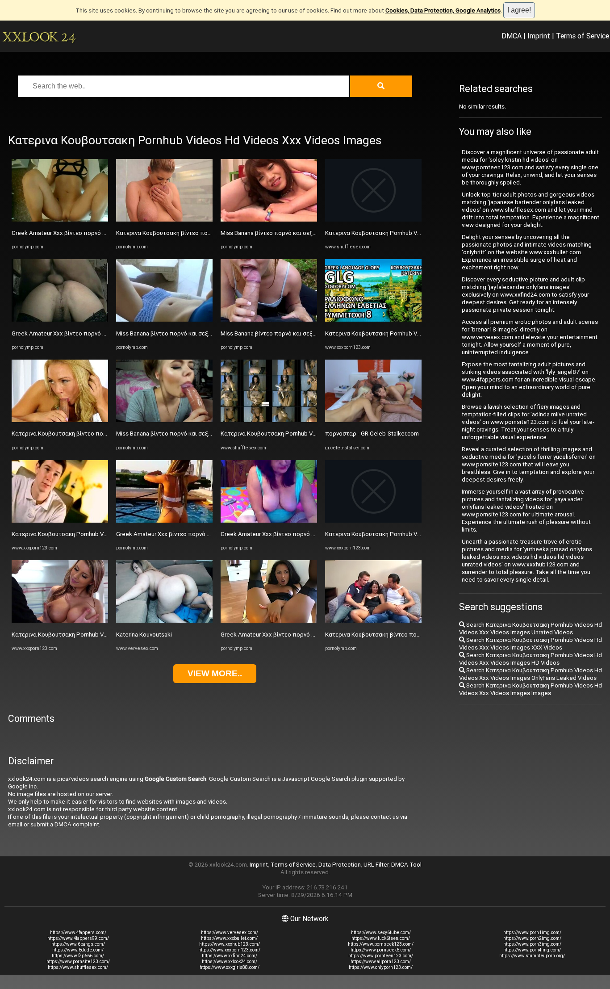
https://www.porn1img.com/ (532, 932)
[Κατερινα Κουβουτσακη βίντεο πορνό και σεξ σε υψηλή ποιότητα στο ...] (60, 420)
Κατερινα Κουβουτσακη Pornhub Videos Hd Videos (289, 433)
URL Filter (376, 864)
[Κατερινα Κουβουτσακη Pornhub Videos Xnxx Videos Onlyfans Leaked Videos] (60, 520)
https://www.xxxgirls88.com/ (229, 967)
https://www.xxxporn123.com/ (229, 950)
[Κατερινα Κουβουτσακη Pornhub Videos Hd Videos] (269, 420)
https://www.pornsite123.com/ (78, 961)
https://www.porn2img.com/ (532, 938)
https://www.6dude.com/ (78, 950)
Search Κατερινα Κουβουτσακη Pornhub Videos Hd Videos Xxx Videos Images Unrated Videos (530, 628)
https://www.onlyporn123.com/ (381, 967)
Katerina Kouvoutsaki (144, 634)
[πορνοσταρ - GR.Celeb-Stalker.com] (373, 420)
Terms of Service (582, 35)
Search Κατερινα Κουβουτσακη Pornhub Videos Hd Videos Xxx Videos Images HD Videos (530, 658)
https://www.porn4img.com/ (532, 950)
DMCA (511, 35)
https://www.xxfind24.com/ (229, 956)
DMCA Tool (406, 864)
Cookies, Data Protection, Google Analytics (443, 10)
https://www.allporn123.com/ (381, 961)
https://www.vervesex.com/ (229, 932)
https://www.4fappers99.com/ (78, 938)
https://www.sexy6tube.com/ (381, 932)
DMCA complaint (76, 824)
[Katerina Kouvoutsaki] (164, 620)
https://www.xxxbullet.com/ (229, 938)
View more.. (215, 673)
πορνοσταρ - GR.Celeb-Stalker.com (372, 433)
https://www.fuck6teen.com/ (380, 938)
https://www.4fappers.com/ (78, 932)
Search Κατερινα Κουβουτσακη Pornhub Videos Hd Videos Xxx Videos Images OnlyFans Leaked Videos (530, 674)
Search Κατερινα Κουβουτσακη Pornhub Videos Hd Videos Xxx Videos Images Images (530, 689)
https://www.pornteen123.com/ (380, 956)
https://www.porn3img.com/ (532, 944)
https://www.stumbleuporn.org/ (532, 956)
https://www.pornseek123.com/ (381, 944)
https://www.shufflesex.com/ (78, 967)
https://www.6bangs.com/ (78, 944)
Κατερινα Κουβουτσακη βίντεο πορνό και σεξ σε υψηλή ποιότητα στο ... (108, 433)
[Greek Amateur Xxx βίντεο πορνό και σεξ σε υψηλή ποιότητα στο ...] (60, 219)
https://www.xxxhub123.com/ (229, 944)
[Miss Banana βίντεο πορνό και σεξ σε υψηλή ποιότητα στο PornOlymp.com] (164, 319)
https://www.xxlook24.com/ (229, 961)
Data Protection (339, 864)
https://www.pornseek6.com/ (381, 950)
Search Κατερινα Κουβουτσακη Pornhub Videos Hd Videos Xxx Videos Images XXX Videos (530, 643)
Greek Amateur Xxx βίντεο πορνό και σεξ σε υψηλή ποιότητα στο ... (102, 233)
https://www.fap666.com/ (78, 956)
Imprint (538, 35)
